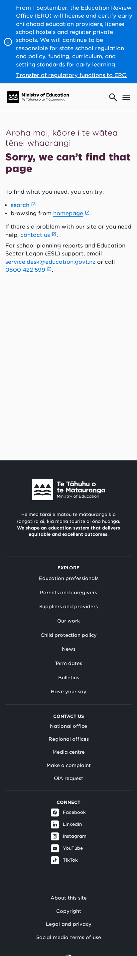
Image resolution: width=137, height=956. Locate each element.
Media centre (69, 752)
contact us (35, 235)
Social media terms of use (68, 937)
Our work (68, 620)
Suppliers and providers (68, 606)
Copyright (68, 911)
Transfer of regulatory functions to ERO (71, 75)
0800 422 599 (25, 270)
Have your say (68, 691)
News (68, 649)
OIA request (68, 778)
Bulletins (68, 677)
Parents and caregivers (68, 592)
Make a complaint (69, 765)
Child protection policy (69, 635)
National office (68, 726)
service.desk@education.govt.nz (50, 262)
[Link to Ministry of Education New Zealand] (68, 489)
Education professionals (68, 578)
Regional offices (69, 739)
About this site (69, 898)
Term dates (68, 663)
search (20, 205)
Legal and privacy (68, 924)
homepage (68, 213)
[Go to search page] (113, 97)
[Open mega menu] (126, 97)
